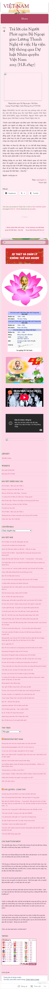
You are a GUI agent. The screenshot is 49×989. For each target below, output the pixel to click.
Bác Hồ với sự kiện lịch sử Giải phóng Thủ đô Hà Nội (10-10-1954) (22, 647)
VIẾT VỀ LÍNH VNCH (8, 781)
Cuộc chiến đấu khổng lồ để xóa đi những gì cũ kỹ (17, 572)
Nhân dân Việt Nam (13, 739)
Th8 (4, 28)
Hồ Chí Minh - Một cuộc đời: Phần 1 (12, 486)
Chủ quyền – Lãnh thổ (15, 790)
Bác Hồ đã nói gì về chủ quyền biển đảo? (14, 720)
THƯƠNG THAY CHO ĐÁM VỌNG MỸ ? (14, 824)
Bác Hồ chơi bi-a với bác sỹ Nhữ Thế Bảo (14, 504)
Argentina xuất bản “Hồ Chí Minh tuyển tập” (15, 705)
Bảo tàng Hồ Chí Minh (8, 474)
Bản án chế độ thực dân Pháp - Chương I (14, 493)
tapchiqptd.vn (41, 180)
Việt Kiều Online (6, 458)
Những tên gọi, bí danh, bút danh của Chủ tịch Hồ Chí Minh (20, 515)
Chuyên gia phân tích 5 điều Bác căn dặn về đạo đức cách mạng (21, 658)
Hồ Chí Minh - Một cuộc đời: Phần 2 (12, 511)
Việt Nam (16, 6)
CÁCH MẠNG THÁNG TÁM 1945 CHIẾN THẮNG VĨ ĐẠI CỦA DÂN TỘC (24, 774)
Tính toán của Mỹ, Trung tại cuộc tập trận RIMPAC (17, 813)
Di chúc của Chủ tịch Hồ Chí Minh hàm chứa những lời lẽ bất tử (21, 690)
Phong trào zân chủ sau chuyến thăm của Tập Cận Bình (19, 743)
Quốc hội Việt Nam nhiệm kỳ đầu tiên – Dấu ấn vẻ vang (18, 549)
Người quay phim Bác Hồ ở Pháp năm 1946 (15, 716)
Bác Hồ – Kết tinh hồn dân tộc (11, 701)
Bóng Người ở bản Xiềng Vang (11, 683)
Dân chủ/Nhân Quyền (39, 206)
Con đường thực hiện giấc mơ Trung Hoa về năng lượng (19, 817)
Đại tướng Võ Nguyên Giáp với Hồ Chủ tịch (15, 651)
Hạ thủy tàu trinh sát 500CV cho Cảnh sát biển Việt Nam (19, 794)
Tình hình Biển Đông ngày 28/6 (11, 834)
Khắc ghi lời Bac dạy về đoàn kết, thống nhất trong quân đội (20, 619)
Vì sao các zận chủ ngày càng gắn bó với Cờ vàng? (18, 751)
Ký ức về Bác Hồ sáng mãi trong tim (13, 596)
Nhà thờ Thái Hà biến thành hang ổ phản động (16, 760)
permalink (33, 209)
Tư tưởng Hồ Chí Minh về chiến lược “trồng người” (17, 497)
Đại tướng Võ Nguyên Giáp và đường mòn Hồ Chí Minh (18, 655)
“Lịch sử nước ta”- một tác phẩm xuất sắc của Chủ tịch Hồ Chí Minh (22, 568)
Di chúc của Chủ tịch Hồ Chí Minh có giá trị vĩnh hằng (18, 673)
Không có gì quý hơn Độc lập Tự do (12, 489)
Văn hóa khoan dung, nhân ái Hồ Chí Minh (14, 593)
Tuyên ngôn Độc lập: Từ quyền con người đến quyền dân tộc (20, 607)
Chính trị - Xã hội (15, 209)
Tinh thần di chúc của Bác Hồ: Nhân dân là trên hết (17, 670)
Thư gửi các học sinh (8, 508)
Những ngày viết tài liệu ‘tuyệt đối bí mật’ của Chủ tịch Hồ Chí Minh (22, 600)
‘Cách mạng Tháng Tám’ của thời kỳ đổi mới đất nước (18, 698)
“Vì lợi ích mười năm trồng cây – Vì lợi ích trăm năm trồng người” (21, 628)
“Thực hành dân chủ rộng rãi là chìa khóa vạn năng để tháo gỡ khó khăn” (24, 666)
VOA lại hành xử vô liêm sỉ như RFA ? (13, 770)
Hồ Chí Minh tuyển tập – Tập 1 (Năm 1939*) (15, 709)
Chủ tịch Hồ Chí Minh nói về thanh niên (13, 545)
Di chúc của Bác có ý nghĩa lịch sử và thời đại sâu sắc (18, 694)
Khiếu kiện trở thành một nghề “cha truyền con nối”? (17, 777)
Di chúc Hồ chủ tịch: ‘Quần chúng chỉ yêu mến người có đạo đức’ (21, 604)
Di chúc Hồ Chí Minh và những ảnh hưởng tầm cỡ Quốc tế (19, 662)
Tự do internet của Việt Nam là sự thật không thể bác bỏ (35, 230)
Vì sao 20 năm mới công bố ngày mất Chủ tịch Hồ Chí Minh (20, 579)
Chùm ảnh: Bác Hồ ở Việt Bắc (11, 519)
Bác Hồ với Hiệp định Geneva (11, 576)
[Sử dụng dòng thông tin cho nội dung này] (3, 739)
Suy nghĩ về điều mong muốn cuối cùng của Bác (16, 687)
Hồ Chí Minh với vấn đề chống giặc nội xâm (15, 542)
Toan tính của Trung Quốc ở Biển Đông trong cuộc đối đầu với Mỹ (22, 809)
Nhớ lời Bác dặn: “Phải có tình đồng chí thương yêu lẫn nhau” (20, 500)
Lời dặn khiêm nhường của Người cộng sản (15, 583)
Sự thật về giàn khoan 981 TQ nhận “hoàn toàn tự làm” (18, 820)
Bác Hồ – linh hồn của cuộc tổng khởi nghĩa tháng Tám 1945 (20, 615)
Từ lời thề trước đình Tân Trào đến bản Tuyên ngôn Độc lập (20, 611)
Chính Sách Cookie (32, 979)
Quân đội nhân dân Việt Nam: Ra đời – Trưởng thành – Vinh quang (22, 559)
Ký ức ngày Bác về (7, 644)
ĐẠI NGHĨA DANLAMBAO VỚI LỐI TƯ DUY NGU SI (18, 747)
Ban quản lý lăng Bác (8, 470)
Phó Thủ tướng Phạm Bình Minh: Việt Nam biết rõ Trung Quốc (20, 797)
